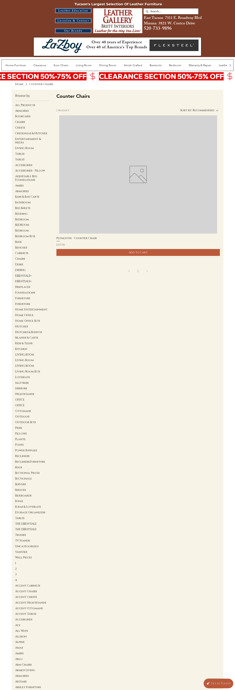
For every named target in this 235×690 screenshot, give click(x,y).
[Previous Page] (129, 271)
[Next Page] (147, 271)
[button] (84, 65)
